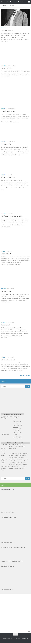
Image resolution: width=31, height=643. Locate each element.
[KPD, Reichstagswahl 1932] (8, 510)
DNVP (10, 466)
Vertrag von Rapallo (8, 359)
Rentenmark (5, 325)
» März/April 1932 (17, 438)
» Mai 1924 (15, 420)
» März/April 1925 (17, 436)
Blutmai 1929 (6, 253)
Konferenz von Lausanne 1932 (11, 216)
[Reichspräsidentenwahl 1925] (8, 540)
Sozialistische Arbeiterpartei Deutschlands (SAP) (17, 445)
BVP (10, 459)
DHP (13, 459)
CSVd (15, 448)
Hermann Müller (7, 68)
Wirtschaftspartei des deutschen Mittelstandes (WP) (17, 456)
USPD (15, 444)
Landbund (11, 461)
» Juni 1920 (15, 418)
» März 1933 (16, 430)
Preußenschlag (6, 144)
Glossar (3, 109)
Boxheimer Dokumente (9, 111)
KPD (13, 444)
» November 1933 (17, 432)
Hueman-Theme (24, 638)
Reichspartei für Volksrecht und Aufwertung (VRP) (18, 467)
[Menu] (29, 2)
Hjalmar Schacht (7, 291)
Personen (3, 28)
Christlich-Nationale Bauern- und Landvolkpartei (18, 463)
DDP (10, 453)
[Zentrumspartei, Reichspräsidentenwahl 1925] (8, 559)
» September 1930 (17, 425)
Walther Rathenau (7, 30)
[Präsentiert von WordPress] (10, 638)
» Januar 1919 (16, 416)
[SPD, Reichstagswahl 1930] (8, 588)
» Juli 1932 (15, 427)
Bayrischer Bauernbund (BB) (20, 459)
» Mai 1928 (15, 423)
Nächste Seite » (25, 375)
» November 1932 (17, 429)
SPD (10, 444)
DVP (13, 453)
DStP (15, 453)
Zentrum (11, 448)
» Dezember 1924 (17, 421)
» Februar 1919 (16, 434)
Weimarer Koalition (8, 177)
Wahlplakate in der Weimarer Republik (12, 2)
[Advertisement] (12, 400)
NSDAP (14, 466)
